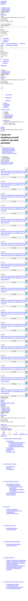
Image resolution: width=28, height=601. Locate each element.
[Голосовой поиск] (2, 34)
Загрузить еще (4, 397)
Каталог (3, 400)
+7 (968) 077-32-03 (5, 7)
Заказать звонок (5, 11)
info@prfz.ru (4, 14)
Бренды (2, 401)
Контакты (3, 405)
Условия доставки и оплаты (8, 403)
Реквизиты (3, 404)
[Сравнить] (26, 175)
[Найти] (6, 34)
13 (5, 399)
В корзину (14, 177)
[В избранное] (26, 170)
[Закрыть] (2, 89)
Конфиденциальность (6, 428)
